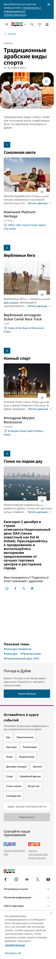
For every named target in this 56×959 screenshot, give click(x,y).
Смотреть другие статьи (27, 617)
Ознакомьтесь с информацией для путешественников (22, 11)
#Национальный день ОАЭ (21, 658)
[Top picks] (39, 24)
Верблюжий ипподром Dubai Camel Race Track (23, 317)
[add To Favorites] (46, 81)
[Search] (32, 24)
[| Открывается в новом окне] (16, 879)
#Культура (10, 653)
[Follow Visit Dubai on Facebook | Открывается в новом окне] (5, 879)
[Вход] (47, 24)
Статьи (12, 33)
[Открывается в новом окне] (15, 588)
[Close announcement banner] (48, 4)
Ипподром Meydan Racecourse (19, 420)
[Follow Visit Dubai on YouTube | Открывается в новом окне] (48, 879)
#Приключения (30, 653)
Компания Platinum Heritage (20, 214)
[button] (13, 953)
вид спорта (11, 302)
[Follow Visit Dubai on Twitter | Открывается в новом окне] (37, 879)
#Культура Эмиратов (17, 649)
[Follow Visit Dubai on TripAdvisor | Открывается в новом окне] (27, 879)
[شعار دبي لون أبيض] (13, 871)
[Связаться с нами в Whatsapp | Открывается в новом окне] (7, 588)
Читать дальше (37, 203)
